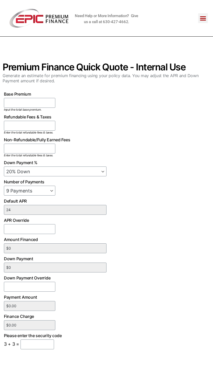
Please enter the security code (33, 335)
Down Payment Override (27, 277)
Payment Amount (20, 297)
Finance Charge (19, 316)
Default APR (15, 201)
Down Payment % (20, 162)
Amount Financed (21, 239)
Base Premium (17, 94)
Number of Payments (24, 181)
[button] (203, 18)
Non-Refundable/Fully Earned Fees (37, 139)
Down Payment (18, 258)
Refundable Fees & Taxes (27, 116)
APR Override (16, 220)
